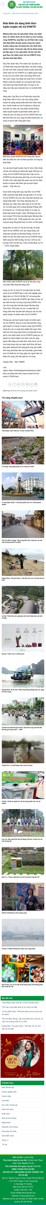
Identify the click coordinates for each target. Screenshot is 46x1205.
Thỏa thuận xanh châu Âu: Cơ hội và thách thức (18, 431)
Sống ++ (5, 1140)
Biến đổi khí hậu (8, 1087)
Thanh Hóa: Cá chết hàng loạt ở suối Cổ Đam (17, 765)
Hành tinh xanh (7, 1109)
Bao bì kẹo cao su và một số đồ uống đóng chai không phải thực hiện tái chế (22, 986)
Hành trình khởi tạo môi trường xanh (14, 913)
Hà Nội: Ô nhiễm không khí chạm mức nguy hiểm (18, 949)
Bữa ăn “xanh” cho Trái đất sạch (13, 654)
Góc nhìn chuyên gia (9, 1105)
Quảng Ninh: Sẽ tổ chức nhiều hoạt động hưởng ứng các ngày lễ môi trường (23, 691)
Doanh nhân (6, 1096)
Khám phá (6, 1114)
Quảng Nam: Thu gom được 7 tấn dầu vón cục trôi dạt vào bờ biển (23, 579)
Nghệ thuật (6, 1122)
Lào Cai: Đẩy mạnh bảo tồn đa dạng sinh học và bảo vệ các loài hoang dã (22, 840)
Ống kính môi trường (10, 1127)
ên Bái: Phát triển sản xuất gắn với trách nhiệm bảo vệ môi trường (22, 617)
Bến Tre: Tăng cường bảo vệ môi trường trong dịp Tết (20, 877)
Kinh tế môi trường (19, 13)
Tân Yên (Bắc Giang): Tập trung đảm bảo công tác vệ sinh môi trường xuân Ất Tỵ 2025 (22, 541)
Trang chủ (6, 13)
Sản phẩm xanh (32, 13)
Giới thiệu (5, 1101)
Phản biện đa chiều (9, 1131)
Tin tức (4, 1144)
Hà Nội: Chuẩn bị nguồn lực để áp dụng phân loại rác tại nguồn (21, 802)
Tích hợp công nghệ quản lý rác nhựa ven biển (18, 466)
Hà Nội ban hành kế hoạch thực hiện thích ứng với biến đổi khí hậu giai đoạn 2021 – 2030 (22, 728)
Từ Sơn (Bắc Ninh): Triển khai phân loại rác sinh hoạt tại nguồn (21, 503)
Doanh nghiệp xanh (9, 1092)
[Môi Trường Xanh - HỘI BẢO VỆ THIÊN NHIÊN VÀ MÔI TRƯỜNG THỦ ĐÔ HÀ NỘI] (25, 5)
